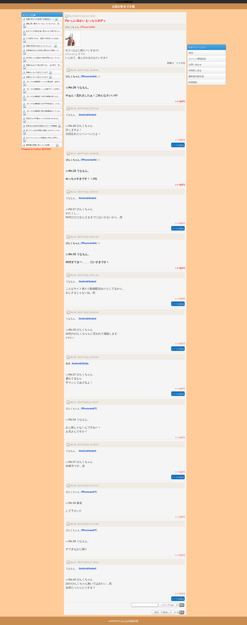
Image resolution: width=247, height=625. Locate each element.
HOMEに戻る (195, 70)
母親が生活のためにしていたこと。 (39, 46)
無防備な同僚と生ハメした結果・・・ (40, 145)
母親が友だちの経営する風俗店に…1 (40, 19)
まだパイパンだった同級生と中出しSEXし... (43, 137)
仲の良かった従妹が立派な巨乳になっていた (43, 57)
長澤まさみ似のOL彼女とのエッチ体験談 (41, 126)
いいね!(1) (179, 101)
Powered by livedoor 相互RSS (36, 149)
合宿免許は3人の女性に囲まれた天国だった (42, 50)
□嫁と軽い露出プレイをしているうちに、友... (43, 23)
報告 (181, 612)
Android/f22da (80, 363)
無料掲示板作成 (196, 76)
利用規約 (193, 82)
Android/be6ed (87, 114)
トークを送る (178, 145)
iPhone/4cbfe (88, 27)
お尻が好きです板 (123, 6)
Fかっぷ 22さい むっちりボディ (85, 20)
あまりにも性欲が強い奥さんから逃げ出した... (43, 31)
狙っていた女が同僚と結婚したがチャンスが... (43, 130)
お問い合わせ (195, 64)
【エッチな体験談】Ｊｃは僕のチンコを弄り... (43, 89)
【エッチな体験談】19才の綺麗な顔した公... (43, 96)
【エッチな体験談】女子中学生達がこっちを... (43, 103)
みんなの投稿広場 (129, 620)
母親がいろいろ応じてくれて (37, 72)
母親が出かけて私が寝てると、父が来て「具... (43, 65)
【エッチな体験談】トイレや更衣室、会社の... (43, 81)
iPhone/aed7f (88, 408)
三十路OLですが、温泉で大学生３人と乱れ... (43, 38)
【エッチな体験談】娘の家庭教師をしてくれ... (43, 111)
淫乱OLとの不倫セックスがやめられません (42, 118)
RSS (191, 52)
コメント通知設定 (197, 58)
